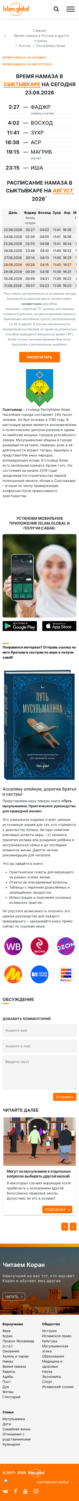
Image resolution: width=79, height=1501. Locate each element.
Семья (8, 1412)
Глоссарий (11, 1397)
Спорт (47, 1381)
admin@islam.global (53, 1482)
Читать (12, 1297)
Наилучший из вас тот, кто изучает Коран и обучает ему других (39, 1278)
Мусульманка (14, 1419)
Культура (49, 1341)
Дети (7, 1424)
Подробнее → (57, 1209)
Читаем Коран (24, 1264)
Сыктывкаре (22, 84)
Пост (7, 1381)
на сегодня (24, 57)
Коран (7, 1336)
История (49, 1331)
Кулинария (11, 1444)
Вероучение (13, 1324)
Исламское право (57, 1336)
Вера (7, 1331)
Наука (47, 1371)
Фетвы (8, 1392)
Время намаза (14, 1366)
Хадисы (9, 1371)
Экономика (51, 1376)
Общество (51, 1324)
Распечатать (39, 357)
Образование (53, 1356)
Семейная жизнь (17, 1429)
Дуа (6, 1387)
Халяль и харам (16, 1356)
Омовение (11, 1351)
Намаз (8, 1361)
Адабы (8, 1376)
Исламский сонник (58, 1387)
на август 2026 (27, 64)
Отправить (65, 1097)
